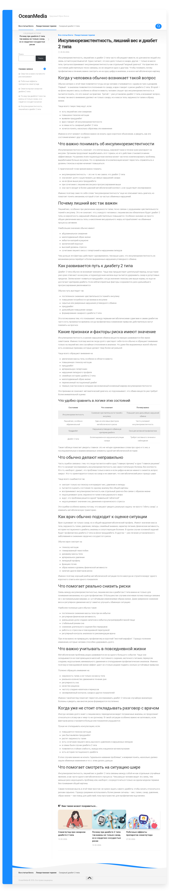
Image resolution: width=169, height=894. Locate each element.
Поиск (21, 54)
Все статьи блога (26, 26)
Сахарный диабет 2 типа (69, 26)
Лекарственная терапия (46, 26)
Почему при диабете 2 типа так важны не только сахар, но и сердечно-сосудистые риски (32, 99)
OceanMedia (33, 16)
